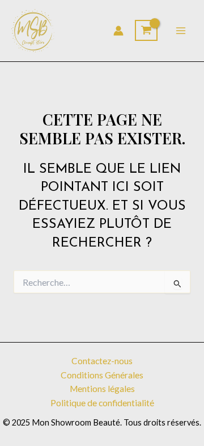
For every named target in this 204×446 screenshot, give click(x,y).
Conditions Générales (102, 375)
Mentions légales (102, 389)
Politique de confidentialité (102, 403)
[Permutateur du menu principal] (181, 31)
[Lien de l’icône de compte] (118, 31)
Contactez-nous (102, 361)
